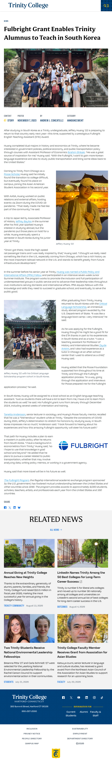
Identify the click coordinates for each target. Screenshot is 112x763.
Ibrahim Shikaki (76, 152)
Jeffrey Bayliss (24, 221)
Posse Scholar (12, 174)
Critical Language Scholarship (84, 305)
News (6, 21)
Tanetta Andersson (15, 414)
